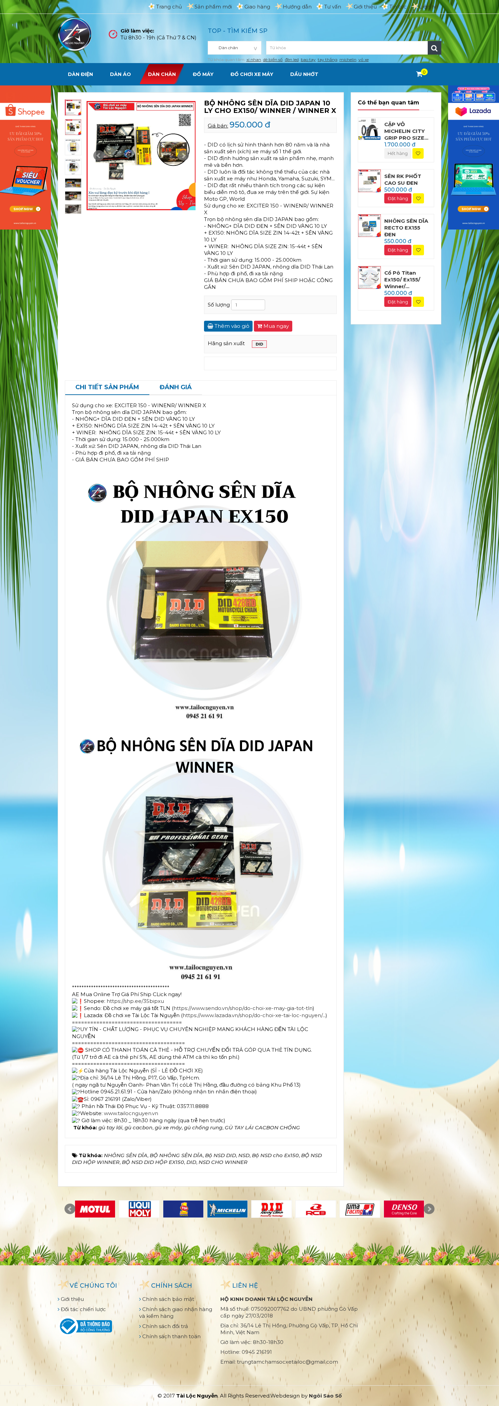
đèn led (292, 59)
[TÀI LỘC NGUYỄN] (75, 34)
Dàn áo (120, 74)
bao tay (308, 59)
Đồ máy (203, 74)
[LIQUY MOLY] (139, 1209)
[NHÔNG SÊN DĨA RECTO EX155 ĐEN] (369, 225)
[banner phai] (473, 157)
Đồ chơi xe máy (251, 74)
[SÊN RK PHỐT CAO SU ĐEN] (369, 180)
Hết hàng (398, 153)
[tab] (107, 388)
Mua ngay (275, 326)
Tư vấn (332, 6)
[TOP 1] (183, 1209)
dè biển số (273, 59)
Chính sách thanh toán (171, 1336)
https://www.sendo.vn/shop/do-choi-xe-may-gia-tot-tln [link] (243, 1008)
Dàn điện (80, 74)
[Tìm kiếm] (434, 48)
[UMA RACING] (360, 1209)
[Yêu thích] (418, 153)
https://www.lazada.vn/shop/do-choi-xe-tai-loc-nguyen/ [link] (252, 1015)
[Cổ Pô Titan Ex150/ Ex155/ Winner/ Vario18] (369, 277)
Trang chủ (169, 6)
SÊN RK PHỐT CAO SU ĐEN (402, 179)
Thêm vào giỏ (231, 326)
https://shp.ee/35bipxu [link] (135, 1001)
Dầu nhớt (304, 74)
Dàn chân (162, 74)
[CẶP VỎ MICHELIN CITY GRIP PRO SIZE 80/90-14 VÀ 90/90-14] (369, 128)
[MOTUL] (95, 1209)
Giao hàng (257, 6)
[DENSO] (404, 1209)
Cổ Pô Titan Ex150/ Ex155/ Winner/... (402, 280)
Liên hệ (428, 6)
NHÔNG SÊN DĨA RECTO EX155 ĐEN (406, 228)
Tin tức (398, 6)
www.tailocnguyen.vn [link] (131, 1113)
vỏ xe (363, 59)
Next (183, 155)
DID (259, 344)
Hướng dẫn (297, 6)
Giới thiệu (365, 6)
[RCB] (316, 1209)
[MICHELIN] (227, 1209)
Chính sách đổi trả (164, 1326)
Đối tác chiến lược (82, 1309)
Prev (98, 155)
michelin (347, 59)
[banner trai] (25, 157)
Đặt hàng (398, 198)
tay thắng (327, 59)
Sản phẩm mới (213, 6)
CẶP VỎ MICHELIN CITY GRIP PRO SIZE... (406, 131)
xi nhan (253, 59)
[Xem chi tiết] (419, 74)
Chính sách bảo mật (167, 1299)
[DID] (272, 1209)
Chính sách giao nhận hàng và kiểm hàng (175, 1312)
